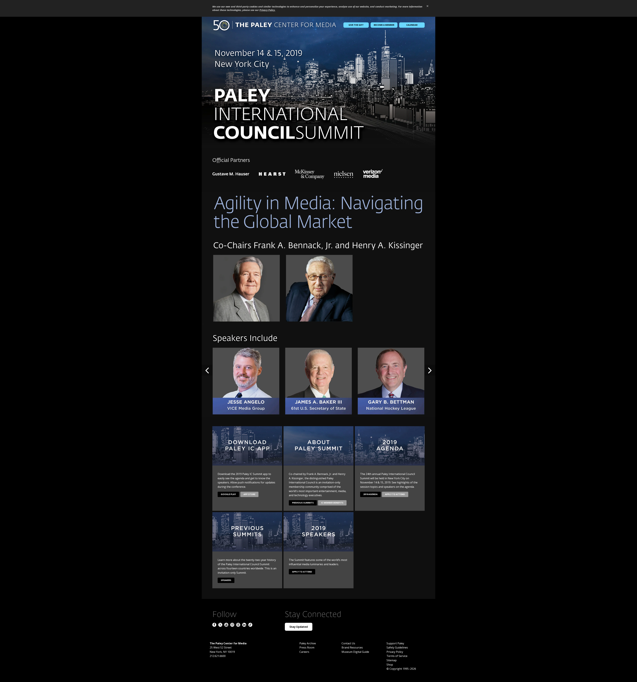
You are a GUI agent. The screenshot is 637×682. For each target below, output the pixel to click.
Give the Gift (356, 24)
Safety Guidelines (397, 647)
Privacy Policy (395, 652)
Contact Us (348, 643)
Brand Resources (352, 647)
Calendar (412, 24)
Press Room (306, 647)
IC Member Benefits (332, 502)
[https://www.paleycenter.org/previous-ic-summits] (318, 82)
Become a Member (384, 24)
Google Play (228, 494)
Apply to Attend (395, 494)
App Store (249, 494)
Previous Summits (303, 502)
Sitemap (392, 660)
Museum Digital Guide (355, 652)
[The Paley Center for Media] (274, 25)
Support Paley (395, 643)
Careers (304, 652)
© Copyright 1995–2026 (401, 669)
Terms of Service (397, 656)
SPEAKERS (226, 580)
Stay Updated (298, 627)
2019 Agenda (370, 494)
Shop (390, 664)
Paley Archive (307, 643)
